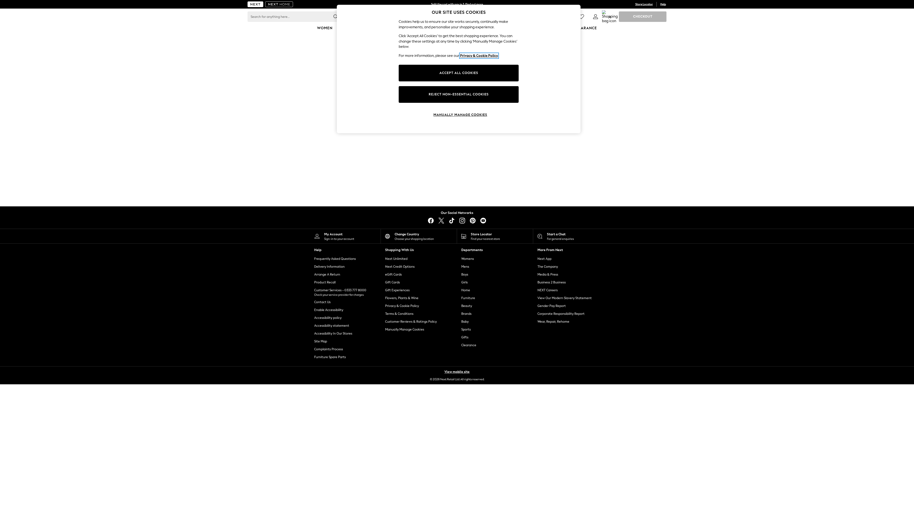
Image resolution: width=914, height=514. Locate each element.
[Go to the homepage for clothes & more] (255, 4)
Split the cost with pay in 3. (457, 4)
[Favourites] (581, 16)
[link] (595, 16)
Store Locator (644, 4)
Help (663, 4)
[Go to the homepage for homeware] (279, 4)
